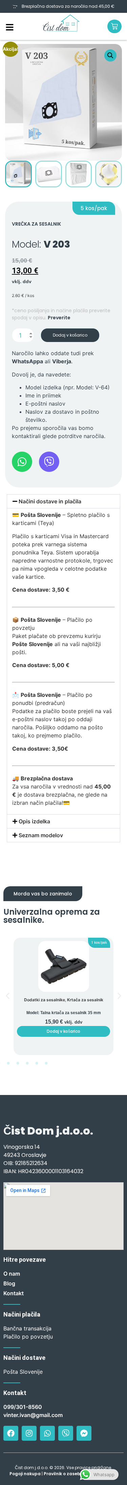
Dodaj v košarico (70, 335)
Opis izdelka (34, 821)
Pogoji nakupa (25, 1474)
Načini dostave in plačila (50, 501)
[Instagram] (29, 1433)
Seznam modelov (41, 835)
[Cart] (114, 26)
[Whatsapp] (47, 1433)
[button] (110, 55)
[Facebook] (10, 1433)
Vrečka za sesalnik (36, 224)
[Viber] (65, 1433)
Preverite (59, 317)
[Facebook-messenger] (84, 1433)
